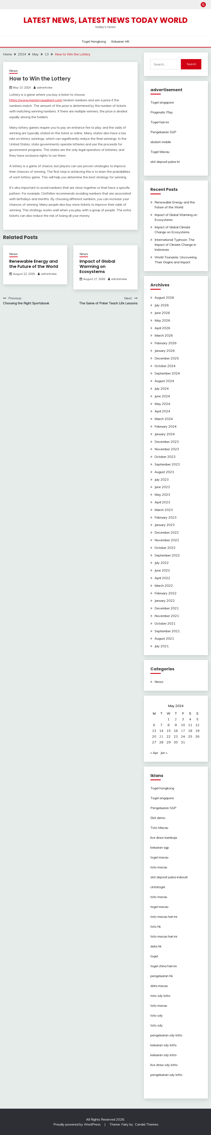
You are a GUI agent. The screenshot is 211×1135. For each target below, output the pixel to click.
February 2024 (166, 426)
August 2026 (164, 297)
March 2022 (164, 585)
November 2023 (167, 449)
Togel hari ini (159, 122)
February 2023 (166, 517)
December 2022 (167, 532)
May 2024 (162, 404)
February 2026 (166, 343)
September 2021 (167, 631)
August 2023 (164, 472)
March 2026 (164, 335)
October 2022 (165, 548)
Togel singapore (162, 102)
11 (190, 725)
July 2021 (162, 646)
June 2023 (162, 487)
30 (176, 742)
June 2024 (162, 396)
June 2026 (162, 313)
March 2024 (164, 419)
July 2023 (162, 479)
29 (168, 742)
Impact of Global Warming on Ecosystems (97, 266)
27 (154, 742)
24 (183, 736)
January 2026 (165, 351)
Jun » (164, 753)
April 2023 (162, 502)
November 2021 (167, 616)
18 (190, 731)
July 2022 (162, 563)
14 (161, 731)
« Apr (154, 753)
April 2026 (162, 328)
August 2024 (164, 381)
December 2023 (167, 442)
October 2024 (165, 366)
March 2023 (164, 510)
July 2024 (162, 388)
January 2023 (165, 525)
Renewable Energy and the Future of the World (33, 263)
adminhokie (45, 87)
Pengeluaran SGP (163, 132)
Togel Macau (159, 152)
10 (183, 725)
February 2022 (166, 593)
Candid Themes (146, 1124)
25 (190, 736)
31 (183, 742)
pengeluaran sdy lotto (166, 1075)
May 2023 (162, 494)
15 (168, 731)
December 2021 (167, 608)
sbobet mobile (160, 142)
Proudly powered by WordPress (77, 1124)
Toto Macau (159, 828)
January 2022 (165, 600)
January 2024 (165, 434)
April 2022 (162, 578)
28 (161, 742)
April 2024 (162, 411)
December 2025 (167, 358)
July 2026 (162, 305)
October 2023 (165, 457)
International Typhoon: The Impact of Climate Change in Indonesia (175, 245)
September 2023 (167, 464)
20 (154, 736)
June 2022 (162, 570)
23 (176, 736)
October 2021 (165, 623)
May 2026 (162, 320)
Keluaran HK (120, 41)
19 (197, 731)
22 (168, 736)
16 (176, 731)
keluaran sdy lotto (163, 1045)
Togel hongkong (94, 41)
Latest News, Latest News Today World (105, 20)
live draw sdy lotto (164, 1065)
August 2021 (164, 638)
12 (197, 725)
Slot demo (157, 818)
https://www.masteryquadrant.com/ (35, 100)
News (13, 71)
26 (197, 736)
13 (154, 731)
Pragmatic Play (161, 112)
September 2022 (167, 555)
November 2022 (167, 540)
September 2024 (167, 373)
